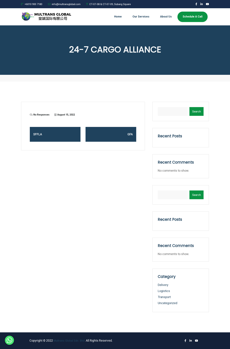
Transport (164, 297)
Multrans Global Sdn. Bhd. (69, 340)
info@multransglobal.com (66, 4)
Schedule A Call (192, 16)
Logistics (164, 291)
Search (196, 111)
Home (118, 16)
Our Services (141, 16)
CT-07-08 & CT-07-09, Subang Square (110, 4)
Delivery (163, 285)
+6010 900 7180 (33, 4)
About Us (166, 16)
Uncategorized (167, 303)
